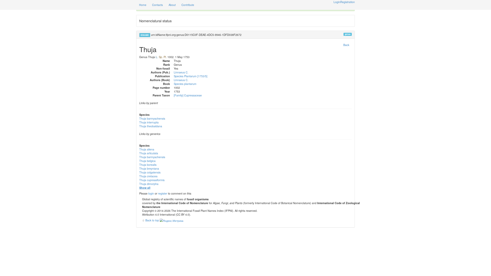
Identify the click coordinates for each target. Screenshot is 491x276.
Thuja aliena (146, 149)
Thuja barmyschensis (152, 118)
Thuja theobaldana (150, 126)
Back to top (152, 220)
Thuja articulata (148, 153)
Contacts (157, 5)
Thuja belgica (147, 161)
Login (337, 2)
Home (142, 5)
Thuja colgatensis (150, 172)
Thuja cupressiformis (152, 180)
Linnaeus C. (181, 72)
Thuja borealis (148, 165)
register (162, 193)
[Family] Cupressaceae (188, 95)
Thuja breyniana (149, 168)
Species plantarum (185, 84)
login (151, 193)
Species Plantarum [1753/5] (190, 76)
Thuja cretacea (148, 176)
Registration (347, 2)
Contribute (187, 5)
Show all (144, 188)
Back (346, 45)
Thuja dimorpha (148, 184)
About (172, 5)
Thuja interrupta (149, 122)
